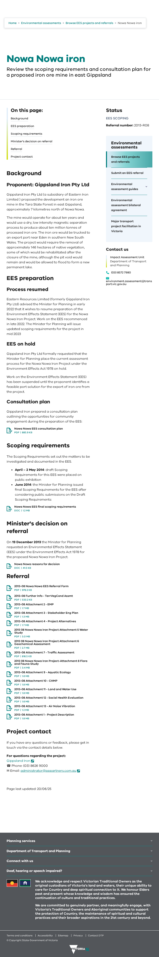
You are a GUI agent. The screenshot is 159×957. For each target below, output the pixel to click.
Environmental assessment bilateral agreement (126, 205)
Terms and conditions (20, 935)
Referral (16, 149)
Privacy (78, 935)
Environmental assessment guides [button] (124, 186)
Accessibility (45, 935)
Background (19, 118)
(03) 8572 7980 (121, 272)
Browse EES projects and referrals (125, 159)
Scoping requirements (26, 134)
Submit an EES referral (127, 173)
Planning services (21, 841)
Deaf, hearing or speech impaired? (34, 871)
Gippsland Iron (18, 761)
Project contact (22, 157)
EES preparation (22, 126)
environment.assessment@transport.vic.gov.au (129, 283)
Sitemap (63, 935)
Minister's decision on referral (31, 141)
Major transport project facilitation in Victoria (126, 226)
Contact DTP (96, 935)
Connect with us (20, 861)
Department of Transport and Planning (38, 851)
